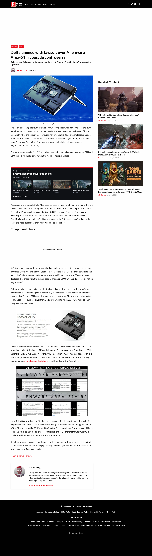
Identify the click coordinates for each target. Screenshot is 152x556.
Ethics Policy (66, 512)
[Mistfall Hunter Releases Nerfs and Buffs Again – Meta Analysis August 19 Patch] (120, 137)
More (54, 5)
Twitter (78, 506)
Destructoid (116, 522)
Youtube (88, 506)
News (26, 4)
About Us (53, 3)
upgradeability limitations (36, 361)
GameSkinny (46, 525)
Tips (39, 4)
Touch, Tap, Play (86, 525)
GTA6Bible (120, 525)
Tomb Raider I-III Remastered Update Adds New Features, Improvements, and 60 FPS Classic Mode (120, 190)
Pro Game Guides (38, 522)
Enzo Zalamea (103, 158)
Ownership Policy (97, 512)
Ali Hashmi (102, 121)
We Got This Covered (101, 522)
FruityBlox (98, 525)
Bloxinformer (109, 525)
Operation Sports (59, 525)
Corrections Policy (52, 512)
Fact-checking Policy (80, 512)
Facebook (67, 506)
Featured (33, 4)
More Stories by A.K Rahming (41, 485)
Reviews (45, 4)
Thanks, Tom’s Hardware (22, 456)
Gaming (14, 46)
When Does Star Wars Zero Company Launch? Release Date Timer (118, 116)
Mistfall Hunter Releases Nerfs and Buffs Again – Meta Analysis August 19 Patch (119, 153)
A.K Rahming (22, 70)
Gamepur (59, 522)
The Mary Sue (73, 525)
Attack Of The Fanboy (73, 522)
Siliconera (87, 522)
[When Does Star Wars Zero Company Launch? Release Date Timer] (120, 100)
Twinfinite (50, 522)
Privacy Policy (110, 512)
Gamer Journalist (33, 525)
